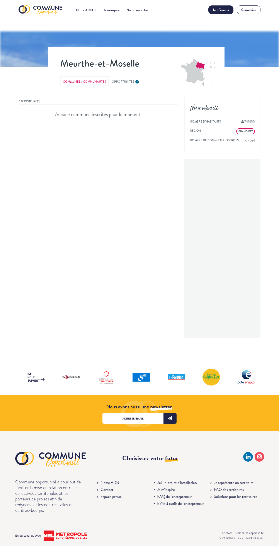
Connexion (248, 9)
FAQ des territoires (229, 489)
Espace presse (111, 496)
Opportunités (125, 82)
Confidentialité (227, 538)
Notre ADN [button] (85, 10)
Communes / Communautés (84, 82)
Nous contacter (137, 10)
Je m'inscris (221, 9)
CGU (240, 538)
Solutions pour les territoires (235, 496)
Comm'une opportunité (40, 10)
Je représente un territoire (233, 482)
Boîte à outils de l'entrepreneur (180, 503)
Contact (106, 489)
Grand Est (245, 131)
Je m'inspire (111, 10)
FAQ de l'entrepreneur (174, 496)
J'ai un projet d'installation (177, 482)
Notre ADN (109, 482)
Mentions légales (254, 538)
